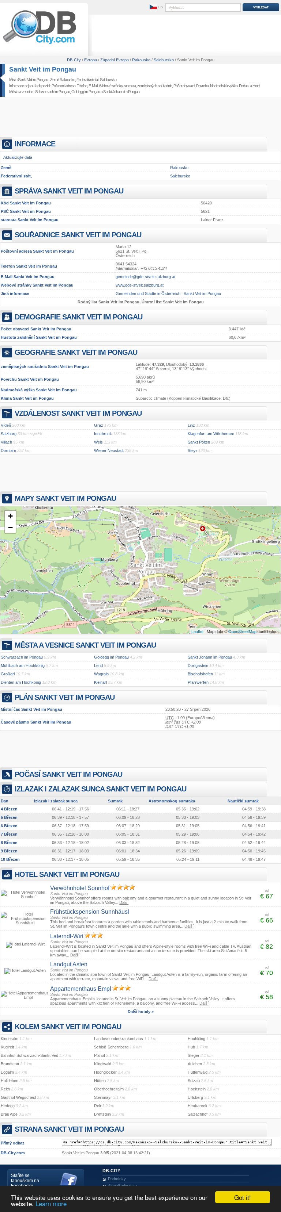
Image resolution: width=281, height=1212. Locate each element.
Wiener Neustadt (109, 450)
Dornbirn (8, 450)
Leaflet (197, 631)
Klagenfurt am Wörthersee (211, 434)
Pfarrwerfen (198, 682)
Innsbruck (103, 434)
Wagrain (101, 674)
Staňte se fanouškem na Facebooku (25, 1180)
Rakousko (179, 167)
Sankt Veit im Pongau (42, 69)
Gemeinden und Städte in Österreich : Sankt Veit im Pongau (168, 293)
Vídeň (6, 425)
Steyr (192, 450)
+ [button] (10, 516)
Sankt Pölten (199, 442)
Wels (98, 442)
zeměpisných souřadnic (154, 86)
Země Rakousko (62, 79)
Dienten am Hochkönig (21, 682)
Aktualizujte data (17, 157)
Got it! (242, 1197)
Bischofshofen (200, 674)
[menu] (155, 7)
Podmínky (117, 1179)
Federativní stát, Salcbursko (96, 79)
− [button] (10, 527)
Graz (98, 425)
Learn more (51, 1203)
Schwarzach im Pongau (52, 91)
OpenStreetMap (242, 631)
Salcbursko (180, 176)
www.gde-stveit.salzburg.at (140, 285)
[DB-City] (39, 44)
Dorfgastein (198, 665)
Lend (98, 665)
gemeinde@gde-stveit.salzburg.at (145, 277)
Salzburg (8, 434)
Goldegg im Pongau (85, 91)
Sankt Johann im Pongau (121, 91)
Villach (6, 442)
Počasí (244, 86)
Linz (191, 425)
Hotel (256, 86)
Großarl (8, 674)
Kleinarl (100, 682)
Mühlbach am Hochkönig (23, 665)
